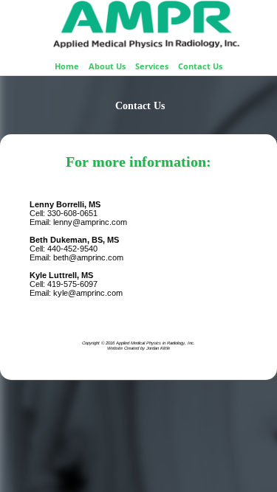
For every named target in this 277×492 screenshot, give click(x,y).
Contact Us (200, 66)
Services (151, 66)
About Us (107, 66)
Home (67, 66)
